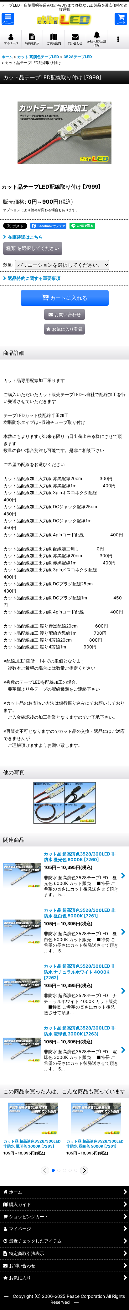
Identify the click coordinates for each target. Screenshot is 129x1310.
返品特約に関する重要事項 (34, 278)
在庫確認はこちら (25, 237)
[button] (8, 19)
